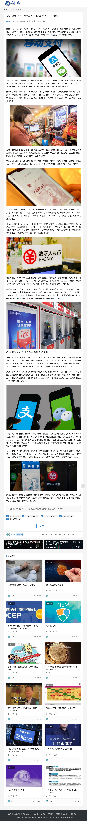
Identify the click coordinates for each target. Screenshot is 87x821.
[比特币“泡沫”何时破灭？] (24, 776)
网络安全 (35, 814)
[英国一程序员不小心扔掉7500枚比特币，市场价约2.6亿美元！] (24, 694)
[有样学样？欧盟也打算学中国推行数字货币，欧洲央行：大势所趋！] (24, 612)
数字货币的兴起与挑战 (54, 585)
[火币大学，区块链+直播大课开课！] (63, 735)
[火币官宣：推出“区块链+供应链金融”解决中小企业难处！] (63, 776)
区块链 (43, 814)
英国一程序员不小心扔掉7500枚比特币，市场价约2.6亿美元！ (23, 709)
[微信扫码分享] (43, 534)
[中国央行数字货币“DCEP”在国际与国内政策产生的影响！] (63, 653)
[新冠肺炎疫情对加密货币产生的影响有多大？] (63, 694)
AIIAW (8, 21)
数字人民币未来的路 (50, 516)
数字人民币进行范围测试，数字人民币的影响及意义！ (24, 668)
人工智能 (17, 814)
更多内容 (74, 814)
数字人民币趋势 (67, 516)
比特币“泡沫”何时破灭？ (17, 790)
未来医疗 (26, 814)
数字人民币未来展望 (31, 516)
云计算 (65, 814)
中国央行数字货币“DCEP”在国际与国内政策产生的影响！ (62, 668)
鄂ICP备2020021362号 (57, 817)
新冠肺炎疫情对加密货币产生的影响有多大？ (61, 709)
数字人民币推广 (14, 516)
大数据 (58, 814)
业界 (9, 814)
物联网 (50, 814)
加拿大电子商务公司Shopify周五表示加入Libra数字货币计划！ (24, 750)
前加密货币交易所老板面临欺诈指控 (21, 585)
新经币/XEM (51, 626)
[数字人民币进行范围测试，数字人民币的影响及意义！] (24, 653)
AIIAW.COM (69, 817)
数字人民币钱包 (14, 519)
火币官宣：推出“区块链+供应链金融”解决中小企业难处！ (61, 791)
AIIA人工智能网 (37, 817)
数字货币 (32, 21)
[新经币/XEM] (63, 612)
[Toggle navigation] (80, 3)
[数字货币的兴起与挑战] (63, 571)
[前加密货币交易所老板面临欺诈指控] (24, 571)
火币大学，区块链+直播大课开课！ (59, 749)
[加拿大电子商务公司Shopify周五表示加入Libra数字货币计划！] (24, 735)
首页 (5, 9)
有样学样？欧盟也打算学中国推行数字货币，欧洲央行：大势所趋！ (23, 627)
